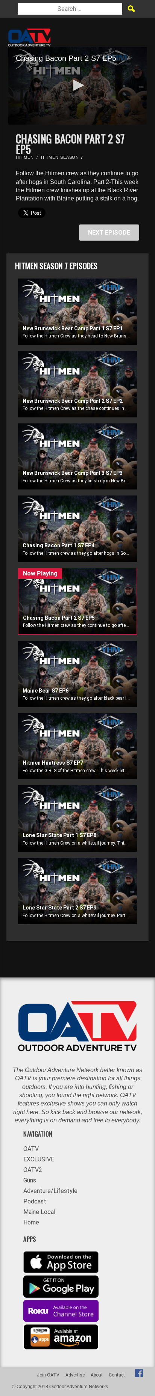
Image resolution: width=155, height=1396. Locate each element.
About (97, 1375)
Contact (117, 1375)
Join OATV (48, 1375)
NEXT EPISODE (109, 232)
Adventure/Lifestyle (50, 1190)
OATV (31, 1148)
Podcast (34, 1201)
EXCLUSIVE (38, 1159)
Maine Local (39, 1211)
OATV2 (32, 1169)
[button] (77, 85)
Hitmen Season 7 (62, 157)
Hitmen (24, 157)
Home (31, 1222)
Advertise (75, 1375)
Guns (29, 1180)
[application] (77, 86)
